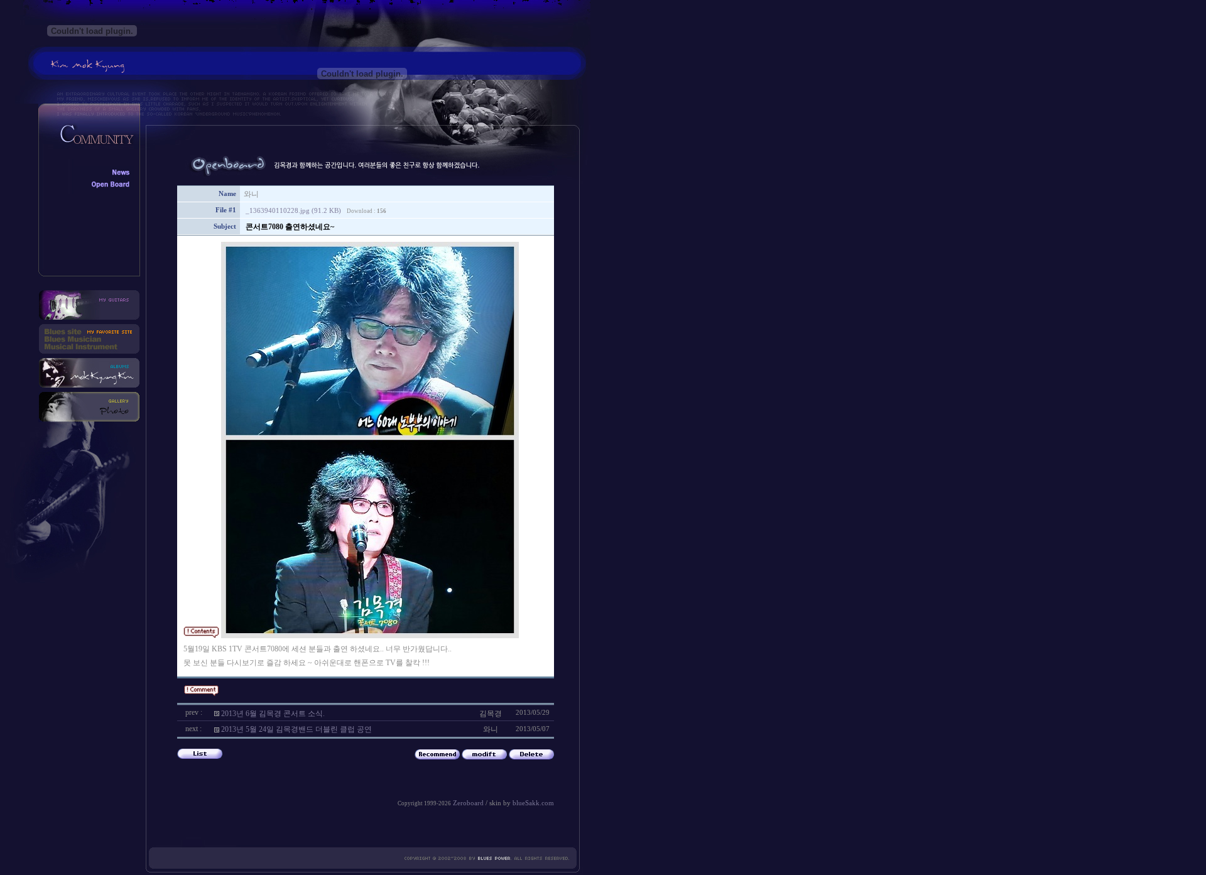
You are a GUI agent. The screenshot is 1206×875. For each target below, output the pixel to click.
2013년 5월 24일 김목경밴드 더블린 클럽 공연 (296, 729)
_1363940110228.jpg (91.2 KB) (293, 210)
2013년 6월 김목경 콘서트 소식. (273, 713)
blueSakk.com (533, 803)
